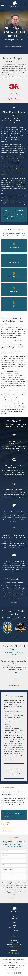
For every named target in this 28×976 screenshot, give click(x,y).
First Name (5, 850)
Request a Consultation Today (14, 46)
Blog (14, 933)
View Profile (14, 602)
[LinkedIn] (16, 953)
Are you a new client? (7, 869)
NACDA (3, 170)
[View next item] (16, 93)
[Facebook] (12, 953)
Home (14, 925)
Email (3, 864)
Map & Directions (14, 946)
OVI (2, 198)
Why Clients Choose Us (14, 99)
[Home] (13, 4)
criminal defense (6, 154)
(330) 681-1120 (18, 210)
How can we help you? (8, 873)
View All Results (7, 830)
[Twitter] (19, 953)
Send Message (14, 899)
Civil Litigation (14, 930)
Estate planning (9, 711)
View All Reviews (14, 685)
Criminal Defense (14, 928)
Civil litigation (9, 721)
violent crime (13, 196)
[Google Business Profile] (9, 953)
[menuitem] (6, 969)
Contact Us (14, 936)
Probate (7, 715)
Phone (4, 860)
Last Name (5, 855)
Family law (8, 728)
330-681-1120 (14, 918)
